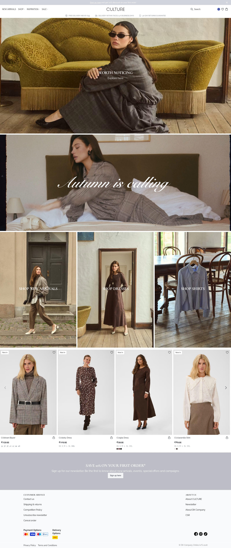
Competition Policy (33, 510)
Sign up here (115, 475)
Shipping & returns (33, 504)
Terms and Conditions (47, 545)
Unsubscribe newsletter (35, 515)
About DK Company (195, 510)
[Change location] (219, 9)
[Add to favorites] (54, 352)
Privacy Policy (30, 545)
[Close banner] (227, 3)
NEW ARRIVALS (9, 9)
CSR (188, 515)
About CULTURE (194, 499)
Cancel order (30, 520)
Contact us (29, 499)
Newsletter (191, 504)
